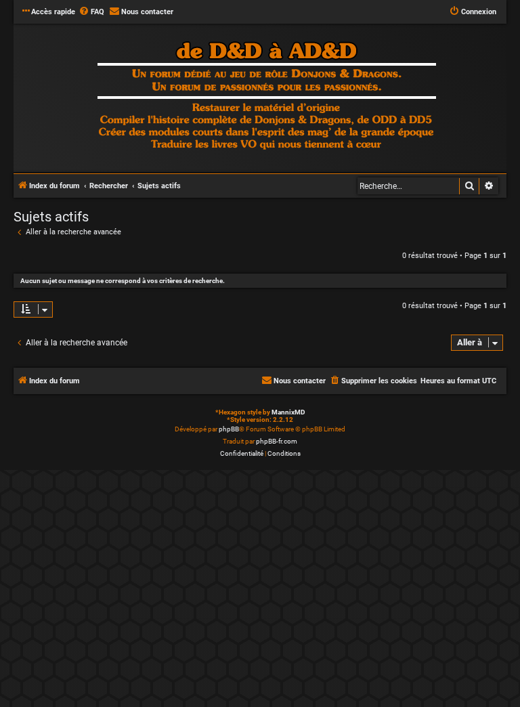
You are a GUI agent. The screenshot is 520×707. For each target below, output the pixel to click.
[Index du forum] (266, 97)
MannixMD (288, 412)
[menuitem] (91, 12)
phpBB (229, 429)
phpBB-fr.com (276, 441)
